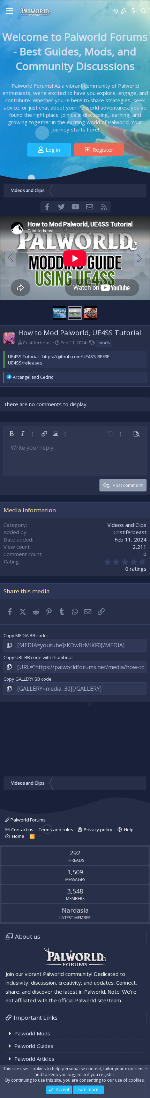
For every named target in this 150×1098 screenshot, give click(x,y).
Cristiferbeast (37, 342)
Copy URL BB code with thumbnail (38, 657)
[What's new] (133, 11)
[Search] (143, 11)
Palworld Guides (33, 1045)
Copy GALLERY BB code (27, 679)
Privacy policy (98, 829)
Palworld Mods (32, 1033)
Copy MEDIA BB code (25, 635)
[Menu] (9, 11)
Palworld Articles (34, 1058)
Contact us (22, 829)
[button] (11, 433)
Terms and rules (56, 829)
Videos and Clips (127, 524)
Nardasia (75, 910)
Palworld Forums (27, 820)
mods (104, 343)
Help (129, 829)
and (33, 377)
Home (18, 836)
